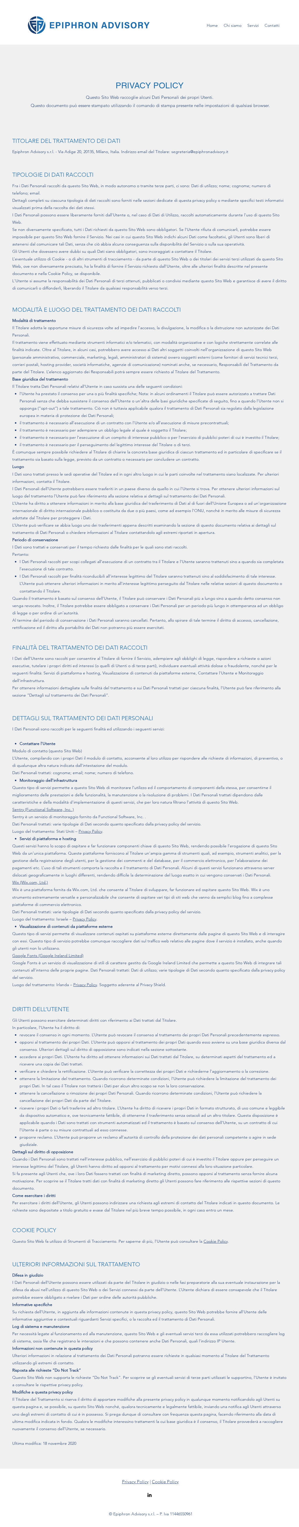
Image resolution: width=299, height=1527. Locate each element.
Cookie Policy (216, 1241)
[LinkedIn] (149, 1495)
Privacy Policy (90, 831)
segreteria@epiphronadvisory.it (199, 151)
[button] (253, 25)
